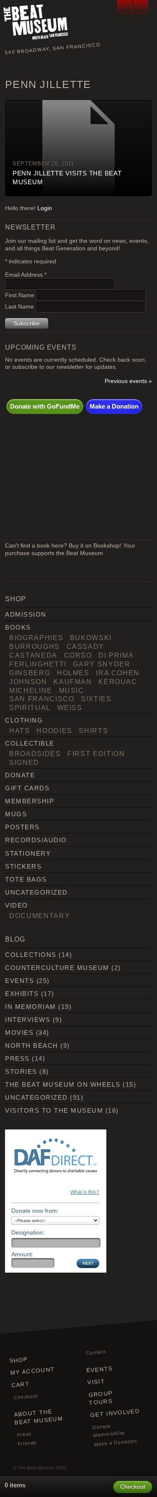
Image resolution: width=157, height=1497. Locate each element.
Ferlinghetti (38, 664)
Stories (21, 1071)
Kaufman (73, 681)
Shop (18, 1360)
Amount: (22, 1254)
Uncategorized (36, 892)
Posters (22, 827)
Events (19, 980)
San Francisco (41, 698)
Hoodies (54, 730)
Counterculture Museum (57, 967)
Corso (78, 655)
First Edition (96, 753)
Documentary (39, 915)
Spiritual (30, 707)
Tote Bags (25, 879)
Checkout (25, 1396)
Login (44, 208)
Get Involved (115, 1413)
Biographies (36, 637)
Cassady (86, 646)
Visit (96, 1382)
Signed (24, 762)
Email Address (25, 275)
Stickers (23, 866)
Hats (19, 730)
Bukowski (91, 637)
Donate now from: (35, 1210)
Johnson (28, 681)
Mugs (16, 814)
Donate (20, 775)
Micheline (30, 690)
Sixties (96, 698)
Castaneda (33, 655)
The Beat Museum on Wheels (62, 1084)
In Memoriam (30, 1006)
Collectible (29, 743)
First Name (20, 295)
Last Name (20, 307)
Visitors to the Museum (54, 1110)
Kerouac (117, 681)
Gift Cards (27, 788)
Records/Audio (36, 840)
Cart (20, 1385)
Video (16, 905)
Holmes (73, 672)
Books (18, 627)
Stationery (28, 853)
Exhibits (22, 993)
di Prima (116, 655)
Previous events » (128, 381)
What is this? (84, 1192)
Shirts (93, 730)
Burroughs (34, 646)
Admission (25, 614)
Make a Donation (114, 406)
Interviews (27, 1019)
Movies (19, 1032)
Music (71, 690)
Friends (27, 1443)
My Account (32, 1371)
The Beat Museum (36, 1467)
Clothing (24, 720)
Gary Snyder (101, 664)
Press (17, 1058)
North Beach (31, 1045)
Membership (29, 801)
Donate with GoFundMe (45, 406)
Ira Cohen (117, 672)
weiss (69, 707)
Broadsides (35, 753)
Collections (30, 954)
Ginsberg (29, 672)
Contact (96, 1352)
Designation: (27, 1232)
